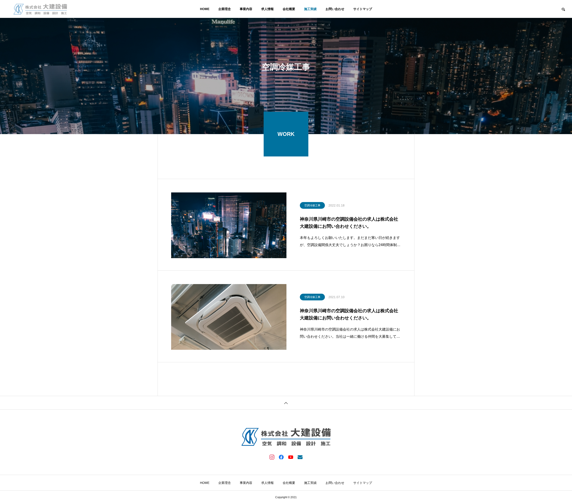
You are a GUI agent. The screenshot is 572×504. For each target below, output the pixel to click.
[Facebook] (281, 456)
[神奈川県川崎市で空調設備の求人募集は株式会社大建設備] (40, 9)
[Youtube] (290, 456)
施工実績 (310, 9)
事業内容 (246, 9)
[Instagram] (271, 456)
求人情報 (267, 9)
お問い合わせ (335, 9)
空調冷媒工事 (312, 205)
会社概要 (289, 9)
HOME (204, 9)
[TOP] (286, 402)
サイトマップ (362, 9)
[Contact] (300, 456)
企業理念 (224, 9)
